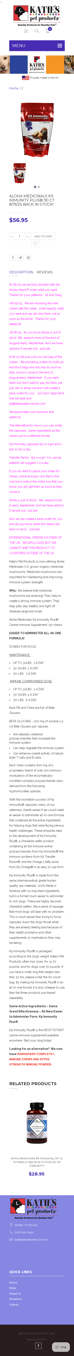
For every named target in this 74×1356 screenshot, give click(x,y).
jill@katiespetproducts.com (31, 1239)
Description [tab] (21, 272)
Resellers (15, 1299)
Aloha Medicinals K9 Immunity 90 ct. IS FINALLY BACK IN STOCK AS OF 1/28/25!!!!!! (37, 1162)
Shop (12, 1288)
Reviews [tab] (45, 272)
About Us (15, 1293)
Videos (13, 1304)
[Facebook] (38, 1346)
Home (13, 88)
